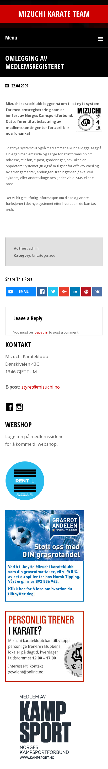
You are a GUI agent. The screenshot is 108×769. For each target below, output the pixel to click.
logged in (41, 332)
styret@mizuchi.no (40, 387)
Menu (11, 37)
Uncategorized (43, 255)
